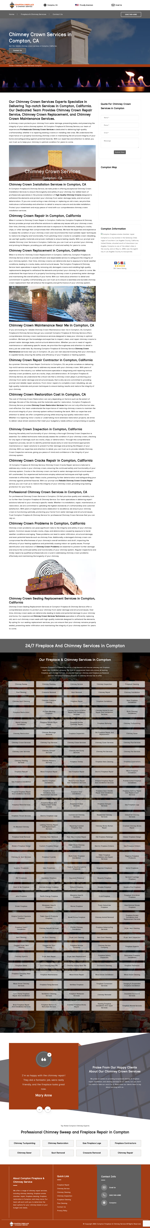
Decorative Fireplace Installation (132, 956)
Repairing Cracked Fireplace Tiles (77, 827)
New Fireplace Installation (132, 701)
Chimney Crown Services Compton (28, 66)
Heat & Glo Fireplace (21, 887)
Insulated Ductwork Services (132, 995)
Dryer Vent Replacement (76, 956)
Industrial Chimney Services (132, 816)
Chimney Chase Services (76, 743)
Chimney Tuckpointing (132, 723)
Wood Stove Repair (76, 975)
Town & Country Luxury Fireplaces (76, 868)
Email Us (119, 5)
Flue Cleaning (21, 692)
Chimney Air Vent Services (21, 857)
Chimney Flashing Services (21, 762)
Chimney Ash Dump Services (76, 752)
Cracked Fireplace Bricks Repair (76, 1006)
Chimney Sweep (21, 684)
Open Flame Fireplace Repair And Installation (21, 995)
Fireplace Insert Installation (21, 928)
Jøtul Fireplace (21, 896)
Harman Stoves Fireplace (48, 887)
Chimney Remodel (104, 995)
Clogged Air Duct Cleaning (49, 946)
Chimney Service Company (104, 946)
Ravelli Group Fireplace (76, 917)
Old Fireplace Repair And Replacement (104, 733)
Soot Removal (76, 692)
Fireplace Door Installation (76, 793)
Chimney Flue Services (132, 743)
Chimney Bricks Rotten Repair (104, 827)
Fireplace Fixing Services (49, 985)
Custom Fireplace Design (48, 846)
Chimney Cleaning (49, 684)
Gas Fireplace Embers (132, 846)
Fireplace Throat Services (21, 816)
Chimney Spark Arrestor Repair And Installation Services (76, 712)
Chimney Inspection (104, 684)
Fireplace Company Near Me (21, 975)
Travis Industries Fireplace (104, 906)
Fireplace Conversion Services (104, 985)
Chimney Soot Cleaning (21, 701)
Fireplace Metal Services (21, 805)
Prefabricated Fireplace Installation (132, 782)
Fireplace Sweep (76, 762)
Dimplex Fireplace (104, 887)
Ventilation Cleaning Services (49, 995)
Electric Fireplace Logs (48, 816)
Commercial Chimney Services (76, 816)
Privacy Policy (62, 1211)
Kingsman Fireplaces (104, 868)
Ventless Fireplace (76, 985)
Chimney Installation (132, 692)
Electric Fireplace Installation (48, 782)
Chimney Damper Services (48, 752)
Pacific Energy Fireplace (49, 896)
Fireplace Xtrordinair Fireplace (132, 896)
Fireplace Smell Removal (21, 837)
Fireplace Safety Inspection (104, 956)
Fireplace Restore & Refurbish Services (48, 1006)
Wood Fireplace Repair (48, 772)
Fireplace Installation (104, 701)
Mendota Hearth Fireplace (76, 896)
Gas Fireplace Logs (132, 805)
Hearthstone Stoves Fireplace (132, 906)
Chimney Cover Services (104, 743)
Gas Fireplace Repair (76, 772)
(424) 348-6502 (131, 14)
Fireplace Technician (132, 966)
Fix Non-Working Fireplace (49, 712)
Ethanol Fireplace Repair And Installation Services (104, 782)
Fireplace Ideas (21, 966)
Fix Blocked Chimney (21, 827)
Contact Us (58, 14)
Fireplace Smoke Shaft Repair (48, 723)
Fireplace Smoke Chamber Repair (76, 723)
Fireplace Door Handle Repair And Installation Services (104, 793)
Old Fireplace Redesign (104, 837)
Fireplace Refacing (104, 723)
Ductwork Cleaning (104, 966)
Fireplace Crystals (49, 857)
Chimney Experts (21, 956)
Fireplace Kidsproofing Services (104, 928)
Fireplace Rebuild (21, 772)
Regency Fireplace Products (132, 857)
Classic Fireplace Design (132, 837)
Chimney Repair (104, 692)
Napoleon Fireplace (76, 878)
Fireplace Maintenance (48, 975)
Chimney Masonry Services (49, 762)
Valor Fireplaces (49, 868)
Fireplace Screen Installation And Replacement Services (132, 917)
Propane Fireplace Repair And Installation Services (21, 793)
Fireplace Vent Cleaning (104, 762)
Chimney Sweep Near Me (76, 966)
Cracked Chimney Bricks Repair (132, 827)
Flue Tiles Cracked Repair (76, 837)
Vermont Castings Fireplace (132, 878)
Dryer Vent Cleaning (132, 928)
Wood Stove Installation (104, 975)
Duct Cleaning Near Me (49, 966)
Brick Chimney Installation (132, 712)
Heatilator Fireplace (48, 878)
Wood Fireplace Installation (132, 772)
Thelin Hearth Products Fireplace (49, 917)
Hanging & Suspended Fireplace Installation (132, 985)
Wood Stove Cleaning (132, 975)
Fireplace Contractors (132, 762)
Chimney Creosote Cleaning (49, 701)
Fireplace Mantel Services (132, 1006)
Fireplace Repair (77, 701)
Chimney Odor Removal (49, 837)
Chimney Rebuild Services (49, 928)
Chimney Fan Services (132, 752)
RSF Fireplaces (21, 878)
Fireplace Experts (132, 946)
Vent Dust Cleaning (104, 937)
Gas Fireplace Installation (21, 782)
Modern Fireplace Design (21, 846)
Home (11, 14)
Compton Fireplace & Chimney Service (111, 1224)
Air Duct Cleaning (48, 937)
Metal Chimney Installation (21, 723)
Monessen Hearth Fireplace (49, 906)
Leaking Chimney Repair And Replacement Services (49, 827)
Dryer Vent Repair (49, 956)
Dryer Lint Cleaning (76, 937)
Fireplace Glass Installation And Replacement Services (49, 793)
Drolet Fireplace (21, 906)
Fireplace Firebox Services (76, 805)
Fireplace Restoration (21, 712)
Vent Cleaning (21, 937)
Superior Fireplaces (21, 868)
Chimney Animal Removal (104, 917)
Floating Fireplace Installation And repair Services (104, 1006)
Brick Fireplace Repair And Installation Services (21, 1006)
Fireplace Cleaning (132, 684)
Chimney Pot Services (104, 752)
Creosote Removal (49, 692)
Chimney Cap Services (49, 743)
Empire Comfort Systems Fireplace (21, 917)
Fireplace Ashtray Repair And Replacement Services (132, 793)
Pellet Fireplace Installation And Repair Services (104, 857)
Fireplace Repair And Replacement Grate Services (49, 805)
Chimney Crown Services (21, 743)
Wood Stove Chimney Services (21, 985)
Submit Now (120, 152)
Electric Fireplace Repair (104, 772)
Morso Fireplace (77, 906)
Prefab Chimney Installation (77, 928)
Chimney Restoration (21, 733)
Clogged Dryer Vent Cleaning (21, 946)
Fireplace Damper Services (104, 805)
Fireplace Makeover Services (76, 995)
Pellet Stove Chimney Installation (76, 846)
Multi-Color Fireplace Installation (77, 857)
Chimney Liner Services (26, 242)
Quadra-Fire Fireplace (132, 887)
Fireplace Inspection (76, 733)
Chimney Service (76, 684)
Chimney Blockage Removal (49, 733)
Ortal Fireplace (104, 896)
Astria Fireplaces (132, 868)
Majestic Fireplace (104, 878)
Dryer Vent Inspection (132, 937)
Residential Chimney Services (104, 816)
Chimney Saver (132, 733)
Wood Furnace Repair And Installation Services (76, 782)
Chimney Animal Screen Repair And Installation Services (104, 712)
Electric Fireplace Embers (104, 846)
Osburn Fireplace (76, 887)
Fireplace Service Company (76, 946)
